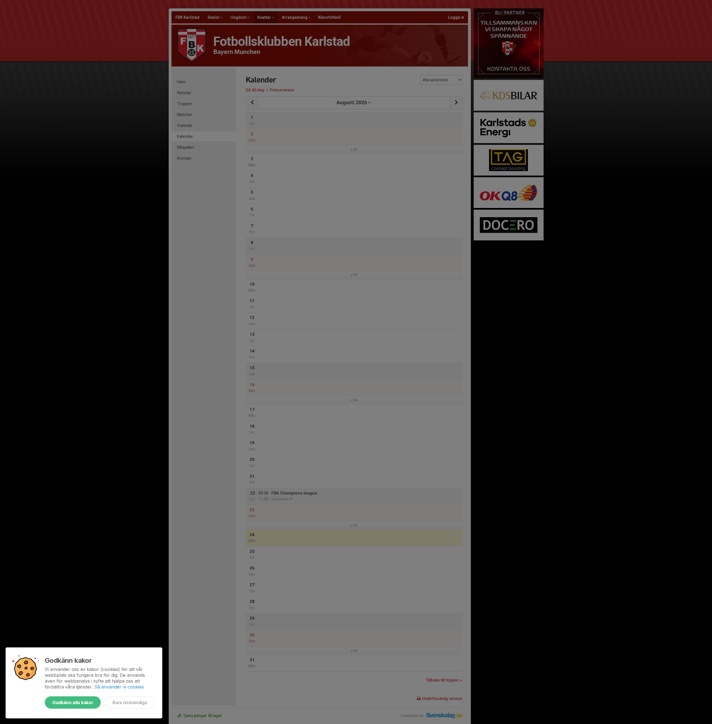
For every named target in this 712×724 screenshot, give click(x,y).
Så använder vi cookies (119, 687)
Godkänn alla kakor (72, 702)
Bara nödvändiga (129, 702)
